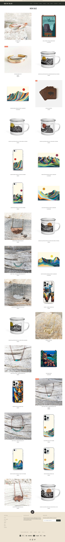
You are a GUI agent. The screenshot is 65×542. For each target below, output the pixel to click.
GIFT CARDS (36, 3)
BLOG (52, 3)
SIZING (41, 3)
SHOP (31, 3)
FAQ (48, 3)
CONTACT (55, 3)
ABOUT (44, 3)
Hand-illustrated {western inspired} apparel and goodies (32, 0)
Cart (60, 3)
